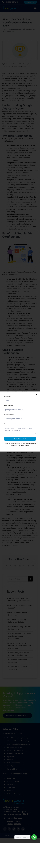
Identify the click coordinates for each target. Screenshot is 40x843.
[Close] (36, 394)
